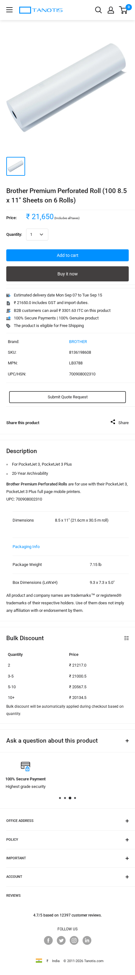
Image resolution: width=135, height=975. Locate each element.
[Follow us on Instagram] (74, 940)
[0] (123, 10)
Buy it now (67, 273)
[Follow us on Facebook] (48, 940)
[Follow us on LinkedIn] (87, 940)
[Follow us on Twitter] (61, 940)
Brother (78, 341)
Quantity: (14, 234)
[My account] (111, 10)
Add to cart (67, 255)
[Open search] (98, 10)
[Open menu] (9, 9)
